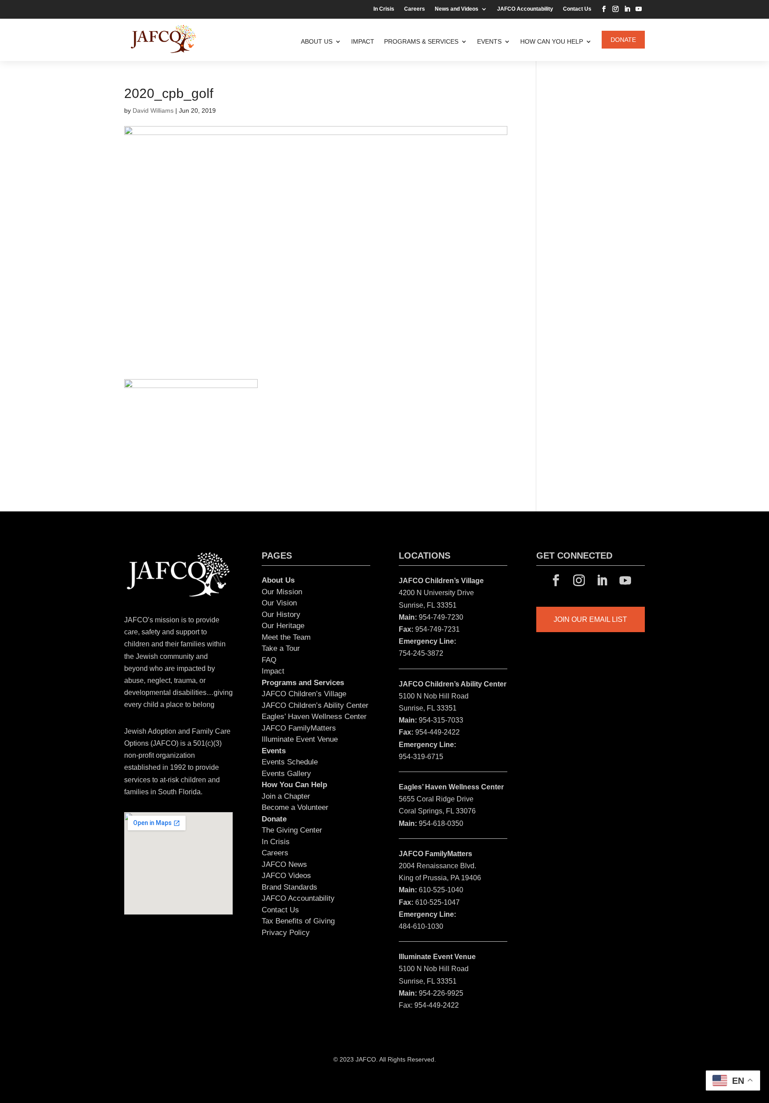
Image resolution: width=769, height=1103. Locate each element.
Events (489, 41)
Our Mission (282, 592)
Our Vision (279, 603)
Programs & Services (421, 41)
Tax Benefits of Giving (298, 921)
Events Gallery (286, 773)
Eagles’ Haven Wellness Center (314, 716)
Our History (281, 614)
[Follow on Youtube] (638, 9)
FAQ (269, 660)
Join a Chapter (286, 796)
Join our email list (590, 619)
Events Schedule (290, 762)
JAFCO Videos (286, 875)
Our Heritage (283, 625)
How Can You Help (551, 41)
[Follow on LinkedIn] (627, 9)
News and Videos (456, 9)
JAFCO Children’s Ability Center (315, 705)
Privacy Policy (286, 932)
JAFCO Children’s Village (304, 694)
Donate (623, 39)
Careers (414, 9)
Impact (362, 41)
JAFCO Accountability (525, 9)
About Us (316, 41)
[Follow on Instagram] (615, 9)
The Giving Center (292, 830)
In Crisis (383, 9)
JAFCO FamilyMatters (299, 728)
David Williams (153, 110)
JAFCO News (284, 864)
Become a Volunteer (295, 807)
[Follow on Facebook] (604, 9)
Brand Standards (289, 887)
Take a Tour (281, 648)
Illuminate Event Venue (300, 739)
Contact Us (577, 9)
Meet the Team (286, 637)
